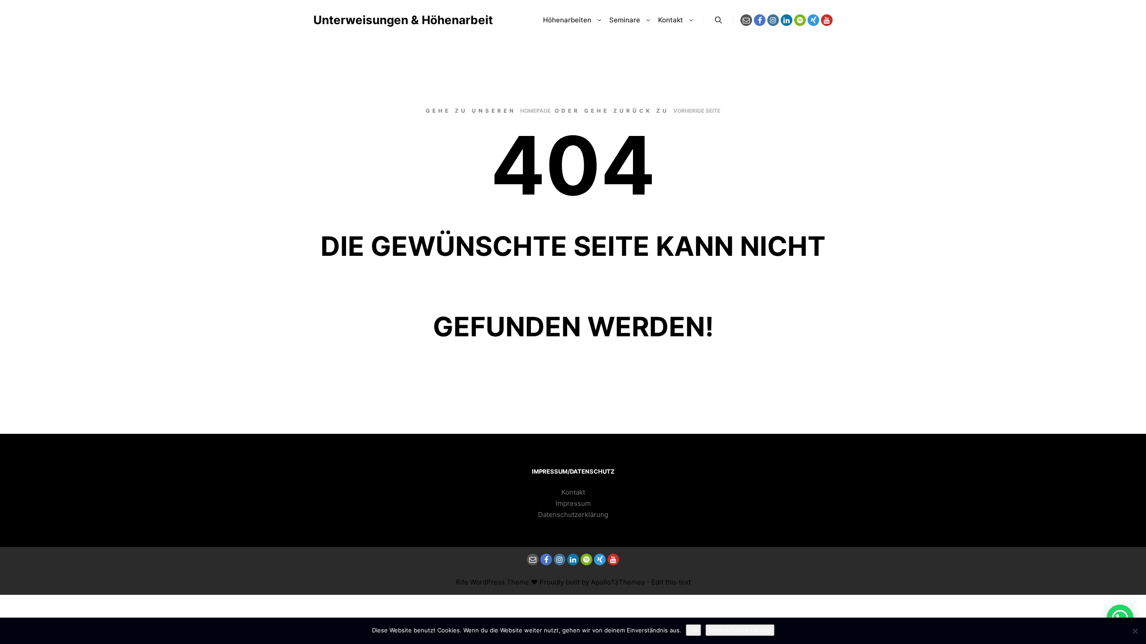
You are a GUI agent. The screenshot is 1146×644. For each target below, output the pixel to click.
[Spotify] (800, 20)
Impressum (573, 503)
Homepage (535, 110)
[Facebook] (759, 20)
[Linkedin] (786, 20)
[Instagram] (773, 20)
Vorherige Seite (696, 110)
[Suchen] (718, 20)
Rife (462, 582)
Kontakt (573, 492)
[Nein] (1134, 631)
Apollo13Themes (618, 582)
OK (693, 630)
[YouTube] (827, 20)
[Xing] (813, 20)
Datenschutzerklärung (573, 514)
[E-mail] (746, 20)
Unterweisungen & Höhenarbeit (358, 20)
